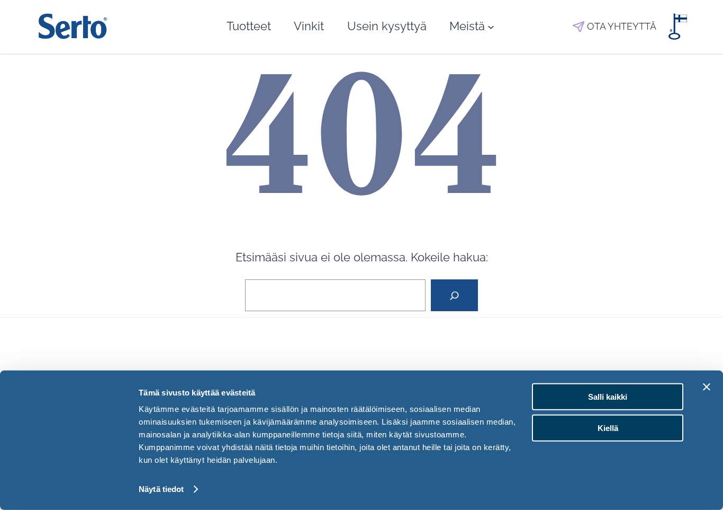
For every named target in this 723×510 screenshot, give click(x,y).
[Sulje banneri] (706, 387)
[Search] (454, 295)
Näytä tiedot (161, 489)
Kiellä (608, 427)
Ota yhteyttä (621, 26)
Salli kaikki (607, 396)
